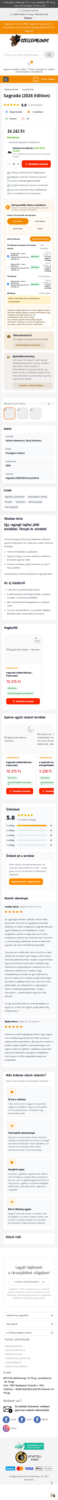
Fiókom (28, 18)
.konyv (29, 1419)
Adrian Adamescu (15, 440)
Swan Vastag (17, 228)
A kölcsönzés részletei (29, 345)
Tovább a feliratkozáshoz (27, 1281)
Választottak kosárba (40, 239)
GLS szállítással (38, 189)
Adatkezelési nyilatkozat (17, 1358)
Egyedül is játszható (14, 496)
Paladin (40, 228)
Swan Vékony (18, 221)
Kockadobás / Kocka (37, 496)
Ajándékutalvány (14, 1346)
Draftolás (20, 502)
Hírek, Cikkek (48, 79)
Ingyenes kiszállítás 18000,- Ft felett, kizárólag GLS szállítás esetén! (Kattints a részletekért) (29, 70)
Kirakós (8, 502)
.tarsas (13, 1419)
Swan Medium (40, 221)
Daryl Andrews (33, 440)
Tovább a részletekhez (32, 385)
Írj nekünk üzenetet (29, 10)
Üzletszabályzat (13, 1362)
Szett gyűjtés (11, 507)
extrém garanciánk (29, 180)
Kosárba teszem (38, 164)
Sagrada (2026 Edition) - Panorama (19, 674)
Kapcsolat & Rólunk (15, 1350)
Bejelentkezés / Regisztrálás (26, 881)
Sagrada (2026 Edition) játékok (22, 477)
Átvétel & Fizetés (13, 1354)
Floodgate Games (15, 453)
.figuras (45, 1419)
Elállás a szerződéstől (16, 1366)
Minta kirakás (35, 502)
